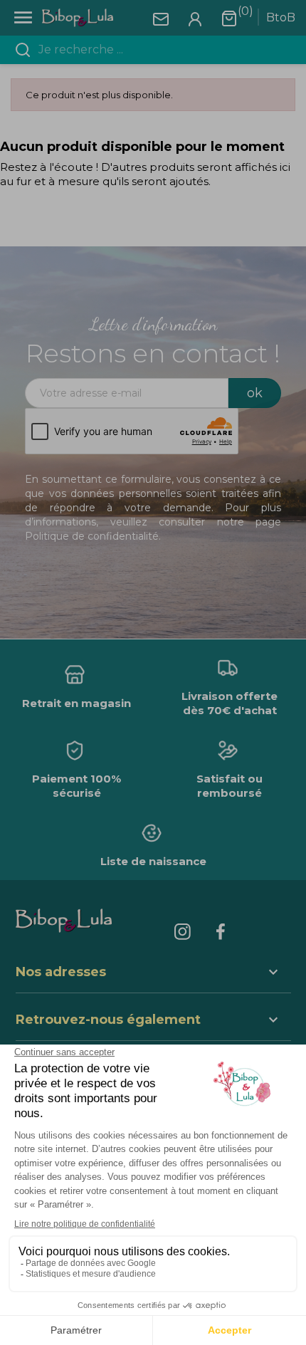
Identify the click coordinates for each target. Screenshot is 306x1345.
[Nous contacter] (160, 18)
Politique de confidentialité (92, 536)
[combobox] (161, 50)
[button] (153, 1021)
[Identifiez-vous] (195, 18)
